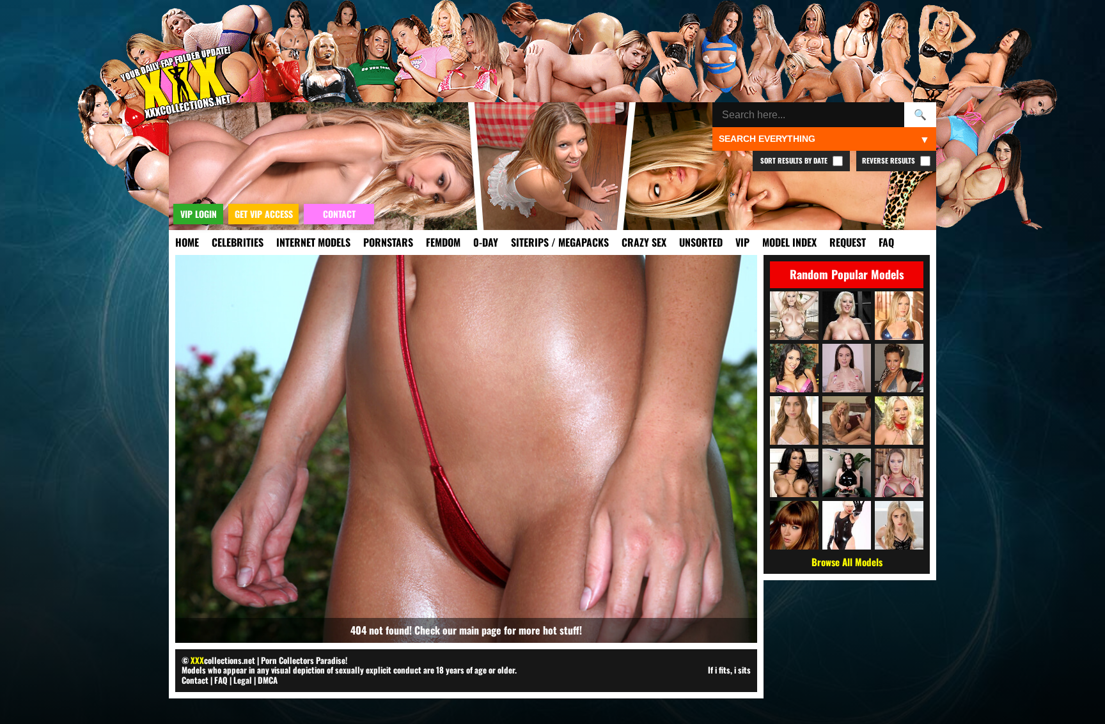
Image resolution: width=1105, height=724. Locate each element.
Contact (195, 680)
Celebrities (237, 242)
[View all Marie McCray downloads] (794, 525)
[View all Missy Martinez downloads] (794, 368)
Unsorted (701, 242)
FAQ (886, 242)
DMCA (268, 680)
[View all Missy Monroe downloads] (899, 420)
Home (187, 242)
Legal (242, 680)
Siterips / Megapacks (560, 242)
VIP (742, 242)
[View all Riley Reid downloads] (794, 420)
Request (847, 242)
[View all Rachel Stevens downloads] (899, 368)
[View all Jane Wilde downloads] (899, 525)
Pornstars (388, 242)
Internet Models (313, 242)
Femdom (443, 242)
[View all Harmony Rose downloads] (899, 315)
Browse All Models (846, 562)
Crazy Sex (644, 242)
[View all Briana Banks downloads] (794, 315)
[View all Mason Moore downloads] (794, 473)
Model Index (789, 242)
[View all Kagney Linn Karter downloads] (899, 473)
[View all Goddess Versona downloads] (846, 473)
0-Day (485, 242)
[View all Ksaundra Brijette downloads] (846, 420)
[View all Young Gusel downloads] (846, 525)
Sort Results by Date (794, 160)
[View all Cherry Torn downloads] (846, 315)
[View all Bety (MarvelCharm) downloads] (846, 368)
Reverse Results (889, 160)
